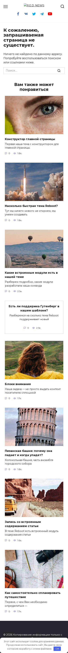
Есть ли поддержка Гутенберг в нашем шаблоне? (34, 308)
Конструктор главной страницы (30, 139)
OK (57, 648)
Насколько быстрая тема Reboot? (31, 205)
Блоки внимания (18, 384)
